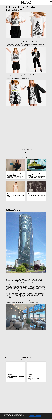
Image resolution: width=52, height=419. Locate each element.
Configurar (45, 416)
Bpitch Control (24, 45)
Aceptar (32, 416)
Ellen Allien (31, 44)
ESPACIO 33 (13, 209)
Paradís (18, 280)
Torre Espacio (9, 278)
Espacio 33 (34, 279)
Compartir (26, 152)
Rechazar (38, 416)
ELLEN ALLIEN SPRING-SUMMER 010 (20, 8)
